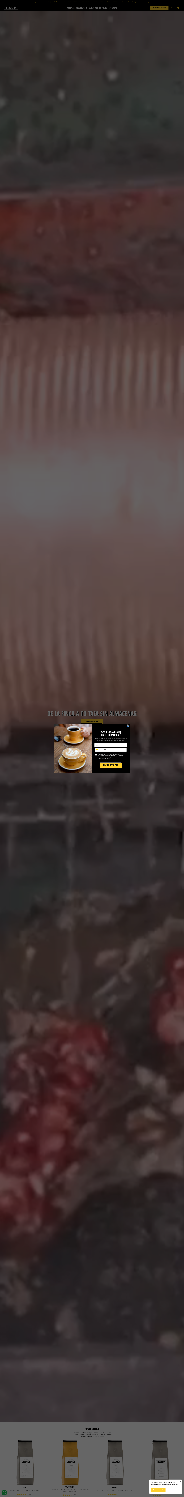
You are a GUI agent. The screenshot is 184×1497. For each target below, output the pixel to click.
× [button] (180, 1481)
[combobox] (98, 750)
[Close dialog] (128, 726)
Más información (158, 1490)
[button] (111, 765)
